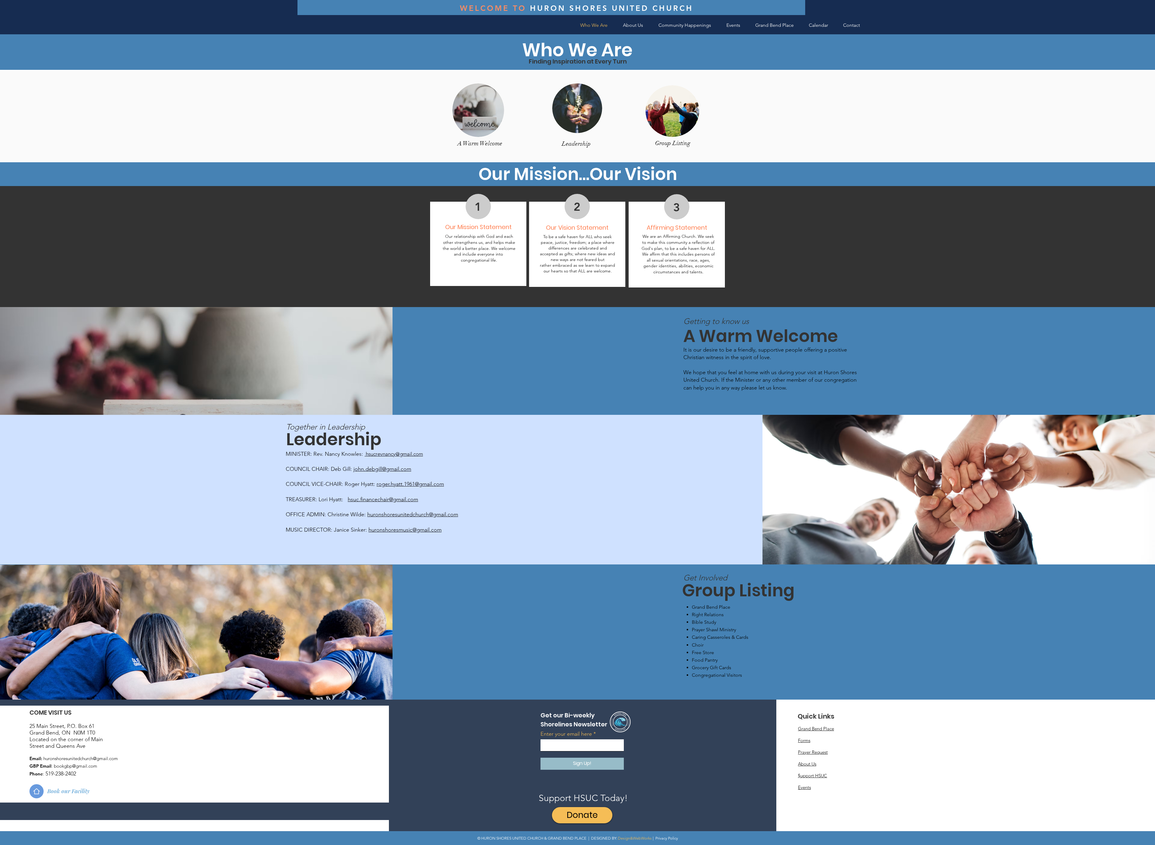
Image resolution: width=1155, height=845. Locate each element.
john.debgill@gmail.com (382, 469)
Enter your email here (566, 734)
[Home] (36, 791)
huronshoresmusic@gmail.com (405, 530)
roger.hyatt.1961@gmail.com (410, 484)
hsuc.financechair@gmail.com (383, 499)
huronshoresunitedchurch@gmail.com (412, 514)
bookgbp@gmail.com (75, 766)
